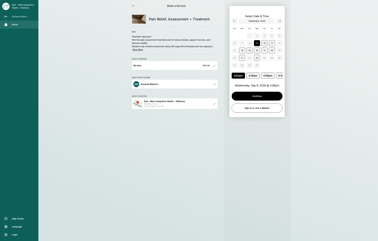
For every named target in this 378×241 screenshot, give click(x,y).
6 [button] (234, 43)
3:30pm (253, 75)
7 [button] (242, 43)
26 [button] (279, 58)
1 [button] (249, 35)
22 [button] (249, 58)
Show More (137, 49)
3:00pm (238, 75)
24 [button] (264, 58)
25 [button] (272, 58)
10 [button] (264, 43)
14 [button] (242, 50)
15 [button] (250, 50)
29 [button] (249, 65)
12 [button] (279, 43)
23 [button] (257, 58)
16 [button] (257, 50)
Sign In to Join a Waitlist (257, 108)
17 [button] (264, 50)
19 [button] (279, 50)
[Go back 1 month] (235, 21)
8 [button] (249, 43)
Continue (257, 96)
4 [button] (272, 35)
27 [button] (234, 65)
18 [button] (272, 50)
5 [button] (279, 35)
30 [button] (257, 65)
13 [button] (234, 50)
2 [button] (257, 35)
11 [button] (272, 43)
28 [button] (242, 65)
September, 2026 (257, 21)
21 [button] (242, 58)
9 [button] (257, 43)
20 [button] (234, 58)
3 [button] (264, 35)
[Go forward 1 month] (279, 21)
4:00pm (267, 75)
